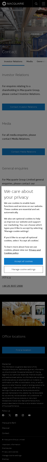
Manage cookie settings (23, 269)
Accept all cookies (23, 261)
